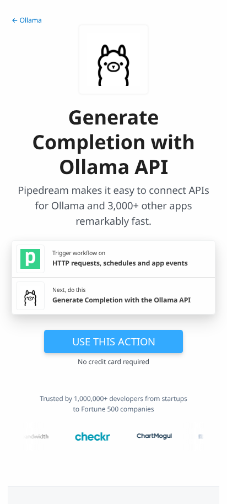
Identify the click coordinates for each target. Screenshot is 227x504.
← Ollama (27, 20)
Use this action (113, 341)
